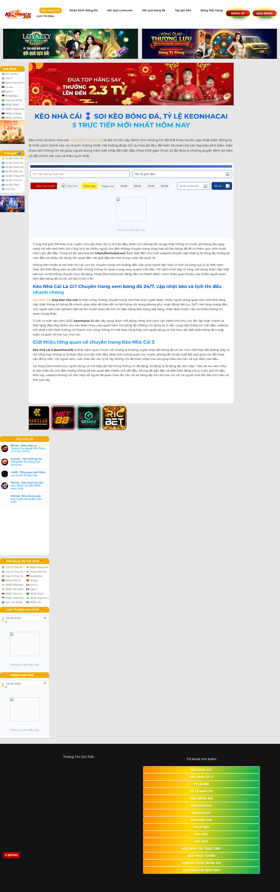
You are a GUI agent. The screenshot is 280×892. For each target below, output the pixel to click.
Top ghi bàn (183, 10)
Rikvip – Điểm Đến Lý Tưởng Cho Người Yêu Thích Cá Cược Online (28, 448)
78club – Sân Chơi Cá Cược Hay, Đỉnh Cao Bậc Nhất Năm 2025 (27, 485)
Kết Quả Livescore (119, 10)
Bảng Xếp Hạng (212, 10)
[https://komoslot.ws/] (17, 14)
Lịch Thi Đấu (45, 16)
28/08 (137, 186)
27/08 (123, 186)
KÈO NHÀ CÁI (50, 10)
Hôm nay (89, 186)
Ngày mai (108, 186)
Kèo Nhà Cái (42, 300)
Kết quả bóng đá (153, 10)
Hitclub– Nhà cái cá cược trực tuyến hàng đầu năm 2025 (26, 499)
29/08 (150, 186)
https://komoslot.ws (86, 140)
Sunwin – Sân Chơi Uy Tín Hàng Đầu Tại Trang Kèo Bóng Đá (26, 461)
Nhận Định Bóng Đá (83, 10)
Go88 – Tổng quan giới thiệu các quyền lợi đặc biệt (28, 474)
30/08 (164, 186)
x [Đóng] (11, 855)
